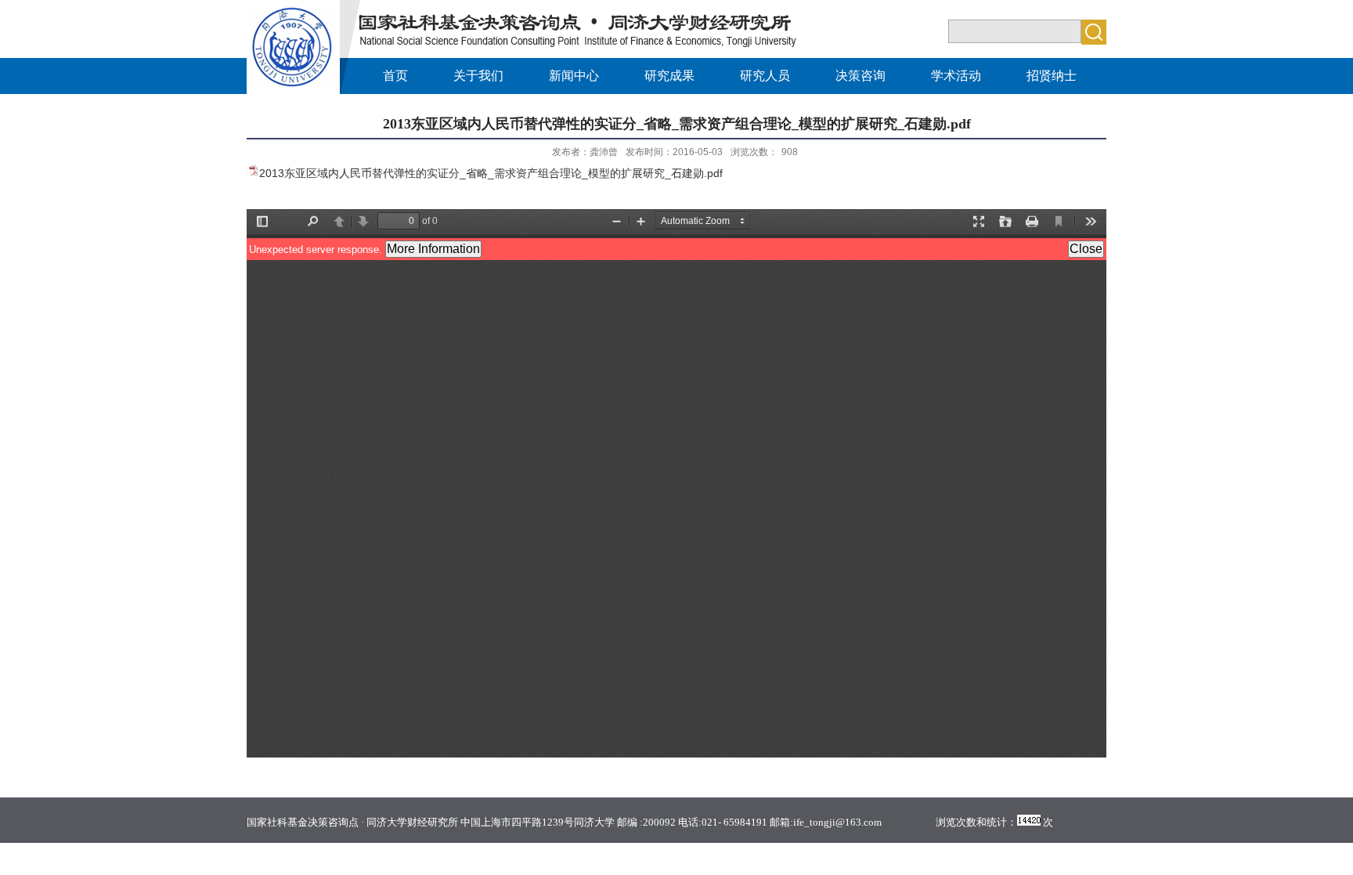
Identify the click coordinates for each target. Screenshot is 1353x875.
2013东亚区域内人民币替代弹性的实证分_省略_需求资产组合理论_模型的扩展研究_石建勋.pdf (491, 173)
